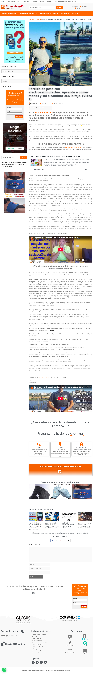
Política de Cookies (37, 645)
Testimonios (26, 1)
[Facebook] (41, 662)
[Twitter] (45, 662)
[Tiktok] (37, 662)
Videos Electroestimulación (13, 1)
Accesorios (64, 13)
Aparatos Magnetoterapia (9, 13)
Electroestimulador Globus (28, 13)
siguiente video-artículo (44, 377)
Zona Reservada (81, 447)
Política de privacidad (38, 647)
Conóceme (34, 1)
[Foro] (39, 444)
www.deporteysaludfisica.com (73, 147)
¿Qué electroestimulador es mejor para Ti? (65, 1)
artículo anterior (43, 112)
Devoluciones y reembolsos (39, 643)
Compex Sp (38, 19)
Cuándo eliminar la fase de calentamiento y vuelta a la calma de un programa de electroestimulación (35, 526)
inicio (30, 19)
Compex (42, 1)
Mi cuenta (35, 636)
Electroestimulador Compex (48, 13)
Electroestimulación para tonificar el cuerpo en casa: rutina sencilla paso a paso (52, 525)
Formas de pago (36, 638)
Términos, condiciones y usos (40, 651)
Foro (39, 447)
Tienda (74, 13)
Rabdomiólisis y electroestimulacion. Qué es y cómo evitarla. (68, 525)
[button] (59, 471)
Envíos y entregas (37, 641)
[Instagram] (33, 662)
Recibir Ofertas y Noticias (39, 634)
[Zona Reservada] (82, 444)
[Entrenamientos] (60, 444)
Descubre (49, 1)
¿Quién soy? (35, 653)
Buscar (59, 7)
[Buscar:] (14, 81)
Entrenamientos (60, 447)
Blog (2, 1)
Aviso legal (35, 649)
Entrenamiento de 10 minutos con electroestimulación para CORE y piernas (84, 525)
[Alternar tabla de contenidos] (48, 108)
